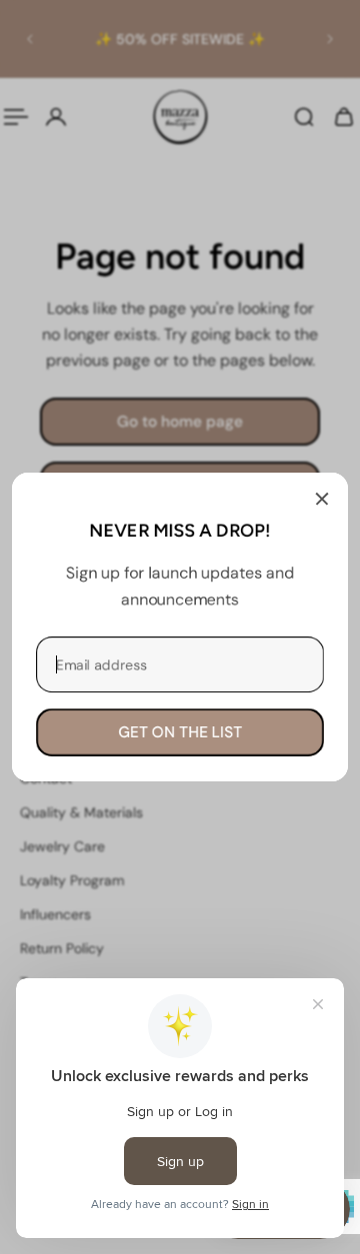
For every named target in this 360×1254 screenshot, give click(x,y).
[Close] (322, 499)
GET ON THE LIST (180, 732)
